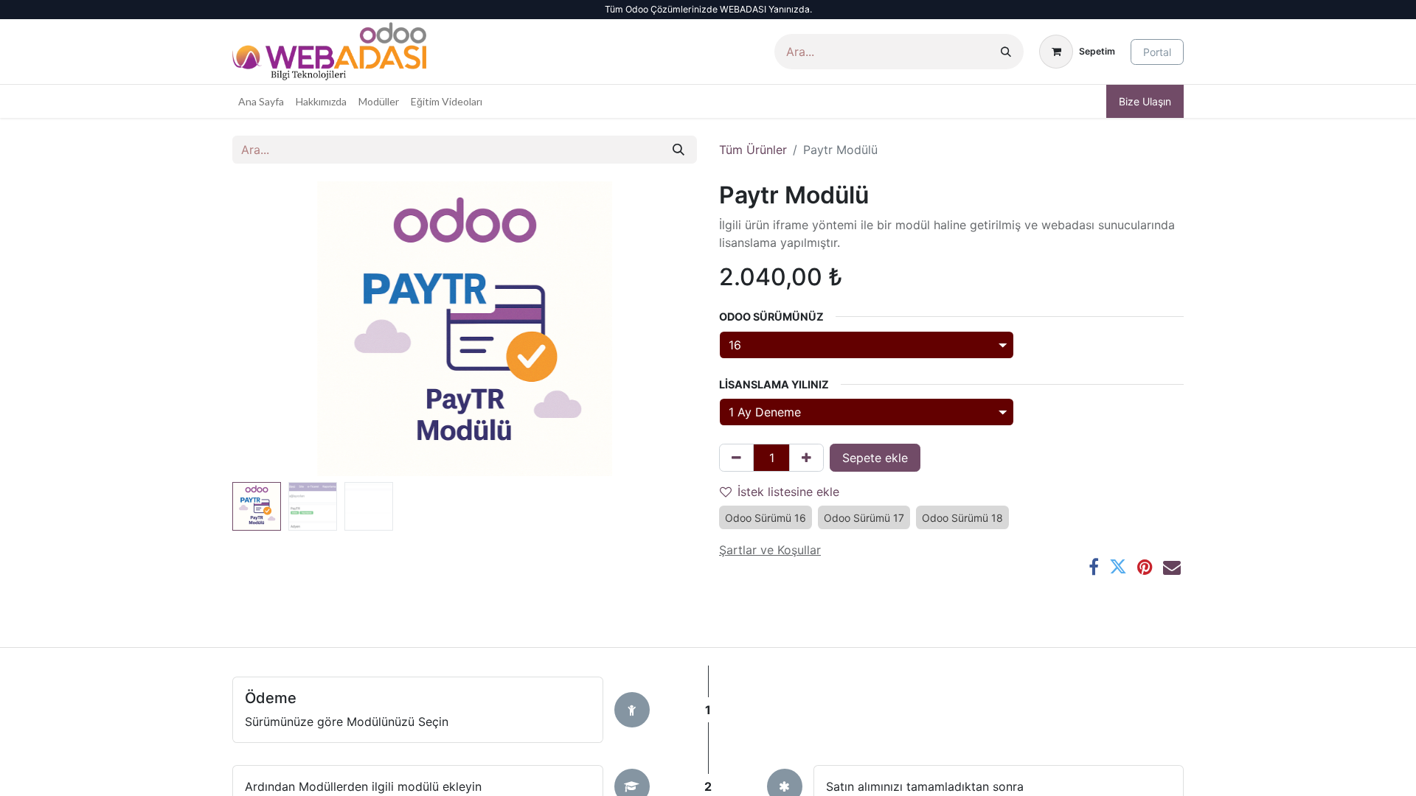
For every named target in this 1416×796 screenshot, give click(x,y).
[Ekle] (806, 458)
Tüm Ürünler (753, 149)
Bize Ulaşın (1145, 101)
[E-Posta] (1172, 567)
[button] (267, 328)
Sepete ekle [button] (875, 457)
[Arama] (1006, 51)
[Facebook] (1094, 567)
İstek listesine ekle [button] (788, 491)
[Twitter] (1118, 567)
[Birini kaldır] (736, 458)
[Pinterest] (1145, 567)
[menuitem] (261, 101)
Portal (1157, 52)
